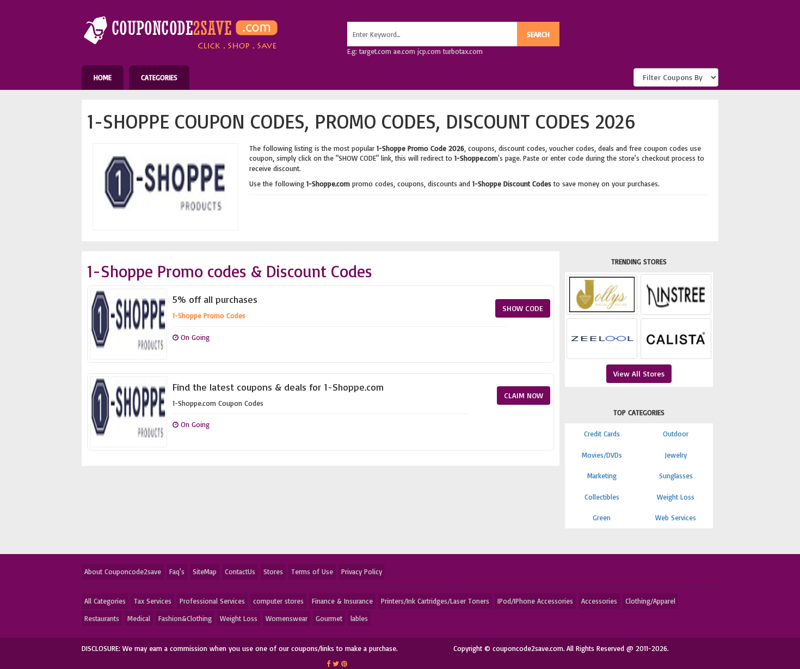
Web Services (675, 517)
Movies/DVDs (602, 455)
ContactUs (240, 571)
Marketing (602, 475)
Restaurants (101, 618)
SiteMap (205, 571)
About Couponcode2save (122, 571)
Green (602, 517)
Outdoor (675, 433)
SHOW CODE (522, 308)
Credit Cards (602, 433)
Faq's (176, 571)
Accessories (599, 601)
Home (103, 77)
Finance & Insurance (342, 601)
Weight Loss (675, 496)
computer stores (278, 601)
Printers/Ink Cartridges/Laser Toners (435, 601)
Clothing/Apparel (650, 601)
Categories (159, 77)
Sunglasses (676, 475)
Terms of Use (312, 571)
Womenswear (286, 618)
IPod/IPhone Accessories (535, 601)
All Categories (105, 601)
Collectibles (601, 496)
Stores (273, 571)
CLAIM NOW (523, 395)
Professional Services (212, 601)
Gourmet (329, 618)
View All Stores (638, 373)
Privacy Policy (361, 571)
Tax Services (152, 601)
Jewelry (675, 455)
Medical (138, 618)
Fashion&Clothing (185, 618)
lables (359, 618)
